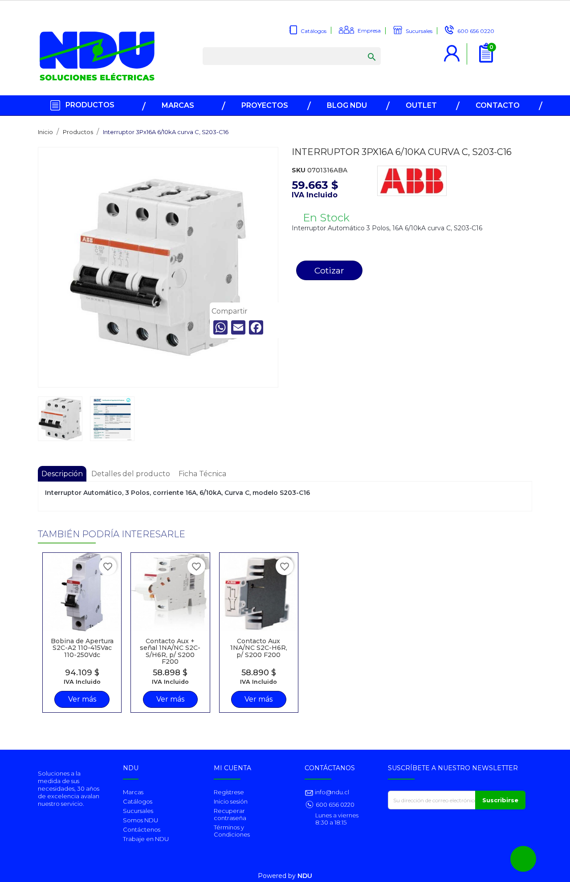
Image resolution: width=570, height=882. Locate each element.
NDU (304, 876)
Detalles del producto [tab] (130, 474)
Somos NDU (140, 820)
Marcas (133, 792)
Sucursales (138, 810)
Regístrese (229, 792)
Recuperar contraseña (230, 814)
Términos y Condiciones (232, 831)
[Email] (238, 327)
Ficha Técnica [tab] (202, 474)
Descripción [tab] (62, 474)
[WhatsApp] (220, 327)
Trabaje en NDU (146, 838)
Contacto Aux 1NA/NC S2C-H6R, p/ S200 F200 (258, 648)
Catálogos (137, 801)
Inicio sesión (231, 801)
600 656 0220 (335, 804)
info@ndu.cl (331, 792)
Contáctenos (141, 829)
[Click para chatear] (523, 859)
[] (363, 48)
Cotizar (329, 270)
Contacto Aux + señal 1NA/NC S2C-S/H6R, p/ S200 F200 (170, 651)
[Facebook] (256, 327)
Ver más (82, 699)
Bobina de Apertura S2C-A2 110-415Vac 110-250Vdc (82, 648)
